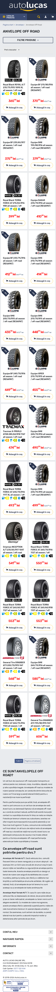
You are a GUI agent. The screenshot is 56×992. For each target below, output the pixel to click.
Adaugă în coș (15, 107)
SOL (22, 971)
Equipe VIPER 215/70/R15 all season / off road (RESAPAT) (41, 376)
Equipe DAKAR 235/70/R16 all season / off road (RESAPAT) (42, 203)
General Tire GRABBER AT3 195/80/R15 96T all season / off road (42, 723)
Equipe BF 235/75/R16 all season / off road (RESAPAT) (14, 261)
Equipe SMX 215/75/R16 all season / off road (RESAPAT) (41, 261)
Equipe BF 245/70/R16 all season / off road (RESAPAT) (14, 376)
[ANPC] (16, 982)
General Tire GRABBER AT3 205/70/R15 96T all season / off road (14, 665)
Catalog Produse (10, 17)
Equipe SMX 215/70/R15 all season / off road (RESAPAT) (41, 319)
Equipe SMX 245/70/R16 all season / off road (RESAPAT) (42, 434)
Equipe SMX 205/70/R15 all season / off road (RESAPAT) (14, 319)
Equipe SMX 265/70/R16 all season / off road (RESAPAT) (42, 665)
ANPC (5, 971)
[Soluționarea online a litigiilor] (16, 989)
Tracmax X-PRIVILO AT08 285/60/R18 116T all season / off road (14, 434)
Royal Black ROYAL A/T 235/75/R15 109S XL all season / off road (14, 87)
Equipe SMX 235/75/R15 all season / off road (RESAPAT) (42, 492)
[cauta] (38, 16)
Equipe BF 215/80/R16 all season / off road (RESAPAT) (42, 87)
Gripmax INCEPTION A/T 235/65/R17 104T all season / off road (13, 550)
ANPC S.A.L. (14, 971)
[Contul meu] (46, 17)
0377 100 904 (19, 968)
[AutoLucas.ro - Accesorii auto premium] (28, 6)
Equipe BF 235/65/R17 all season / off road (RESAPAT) (14, 145)
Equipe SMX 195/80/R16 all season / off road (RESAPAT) (41, 145)
